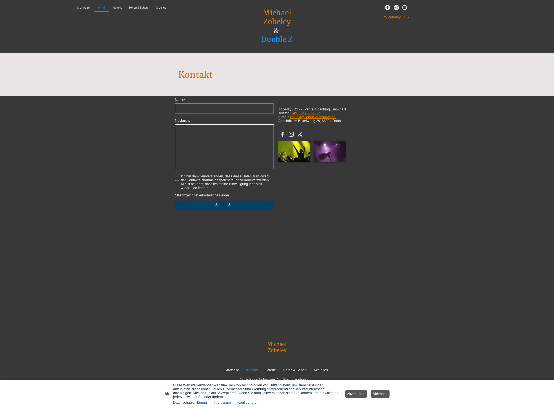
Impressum (222, 402)
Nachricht (182, 120)
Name (180, 100)
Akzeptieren (356, 394)
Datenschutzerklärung (190, 402)
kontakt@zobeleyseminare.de (313, 117)
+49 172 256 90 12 (305, 113)
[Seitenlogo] (277, 48)
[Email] (404, 7)
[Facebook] (387, 7)
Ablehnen (380, 394)
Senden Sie (224, 205)
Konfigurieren (248, 402)
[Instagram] (396, 7)
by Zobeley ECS (396, 17)
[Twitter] (300, 134)
